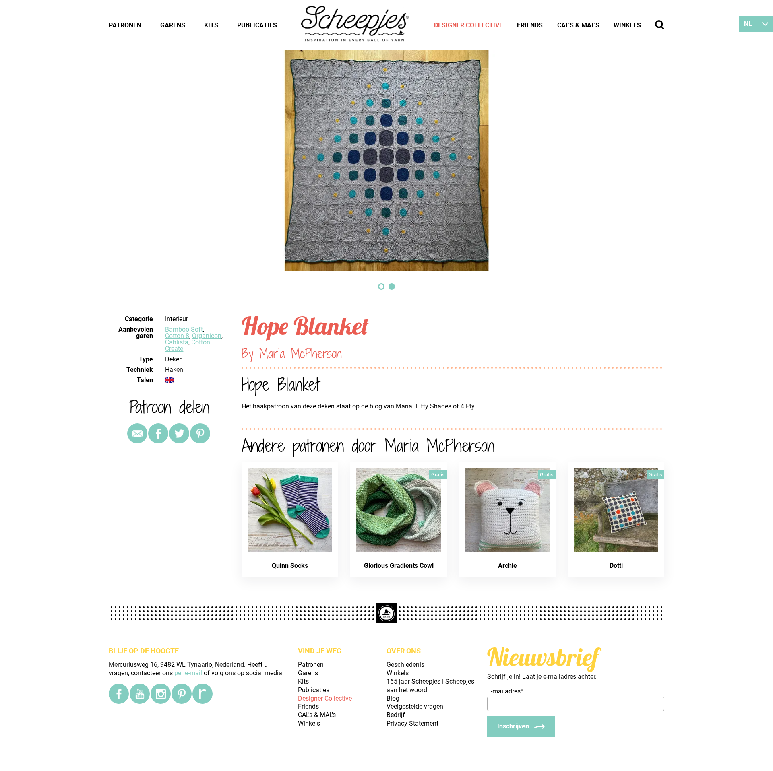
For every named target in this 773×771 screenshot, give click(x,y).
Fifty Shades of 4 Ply (444, 406)
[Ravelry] (202, 694)
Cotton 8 (177, 336)
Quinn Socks (290, 565)
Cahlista (176, 342)
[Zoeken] (659, 24)
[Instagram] (161, 694)
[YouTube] (140, 694)
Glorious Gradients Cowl (399, 565)
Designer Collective (468, 25)
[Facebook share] (158, 433)
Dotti (616, 565)
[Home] (355, 25)
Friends (530, 25)
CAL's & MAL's (578, 25)
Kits (211, 25)
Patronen (125, 25)
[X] (179, 433)
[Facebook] (119, 694)
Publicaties (257, 25)
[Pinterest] (200, 433)
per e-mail (188, 673)
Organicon (206, 336)
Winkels (627, 25)
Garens (172, 25)
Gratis (438, 475)
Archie (507, 565)
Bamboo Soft (184, 329)
